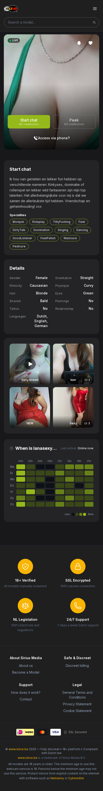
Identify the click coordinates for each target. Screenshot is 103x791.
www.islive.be (18, 749)
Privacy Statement (77, 704)
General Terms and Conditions (77, 694)
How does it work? (25, 692)
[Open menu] (95, 8)
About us (26, 665)
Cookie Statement (77, 711)
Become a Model (25, 672)
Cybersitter (76, 778)
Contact (26, 699)
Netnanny (57, 778)
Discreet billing (77, 665)
